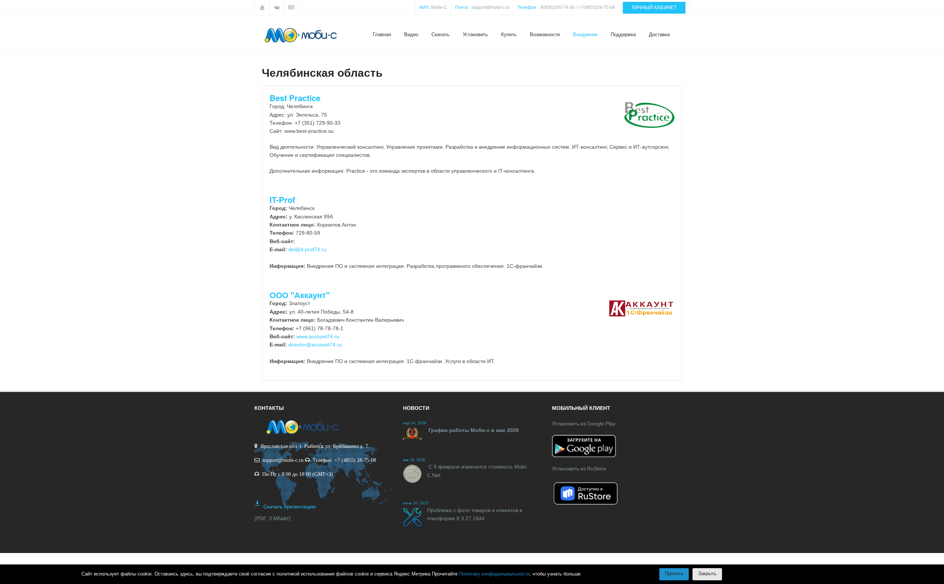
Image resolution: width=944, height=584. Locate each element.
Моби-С (439, 7)
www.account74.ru (317, 336)
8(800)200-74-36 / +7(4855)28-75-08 (578, 7)
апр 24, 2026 (414, 422)
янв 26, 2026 (414, 459)
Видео (411, 34)
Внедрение (585, 34)
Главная (382, 34)
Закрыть (707, 573)
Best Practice (295, 98)
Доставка (659, 34)
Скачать (440, 34)
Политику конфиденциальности (494, 574)
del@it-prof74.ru (307, 249)
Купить (509, 34)
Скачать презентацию (289, 506)
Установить (475, 34)
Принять (674, 573)
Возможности (545, 34)
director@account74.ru (315, 345)
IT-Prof (282, 199)
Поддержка (623, 34)
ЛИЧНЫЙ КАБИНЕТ (654, 7)
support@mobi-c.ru (490, 7)
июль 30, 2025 (415, 502)
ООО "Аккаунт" (300, 295)
